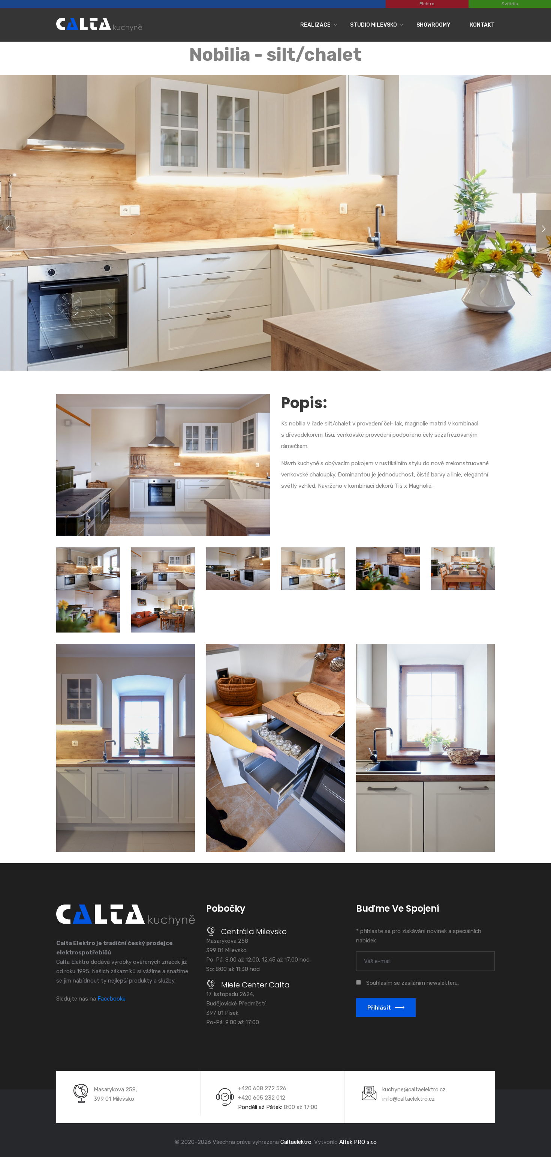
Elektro (426, 3)
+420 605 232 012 (261, 1097)
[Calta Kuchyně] (99, 23)
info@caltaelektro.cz (408, 1098)
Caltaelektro (295, 1142)
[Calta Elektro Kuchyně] (125, 915)
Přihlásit (379, 1007)
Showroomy (433, 25)
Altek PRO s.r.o (358, 1142)
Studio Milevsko (373, 25)
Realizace (315, 25)
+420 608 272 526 (262, 1088)
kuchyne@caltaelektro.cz (414, 1089)
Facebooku (111, 998)
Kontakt (482, 25)
